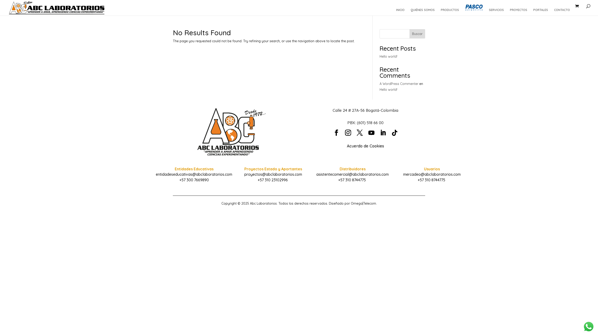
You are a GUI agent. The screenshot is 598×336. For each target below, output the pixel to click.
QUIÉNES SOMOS (423, 10)
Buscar (417, 34)
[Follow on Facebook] (336, 133)
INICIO (400, 10)
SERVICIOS (496, 10)
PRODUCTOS (450, 10)
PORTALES (540, 10)
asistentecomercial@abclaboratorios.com (352, 174)
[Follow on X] (360, 133)
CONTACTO (562, 10)
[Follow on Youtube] (371, 133)
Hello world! (388, 56)
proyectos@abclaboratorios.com (273, 174)
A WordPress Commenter (399, 84)
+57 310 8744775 (352, 180)
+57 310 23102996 (273, 180)
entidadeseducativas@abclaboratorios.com (194, 174)
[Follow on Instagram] (348, 133)
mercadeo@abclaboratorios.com (432, 174)
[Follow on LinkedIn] (383, 133)
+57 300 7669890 (194, 180)
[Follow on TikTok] (395, 133)
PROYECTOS (518, 10)
